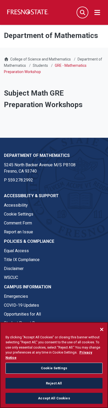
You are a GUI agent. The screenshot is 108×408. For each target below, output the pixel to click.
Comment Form (18, 222)
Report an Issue (18, 231)
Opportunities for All (22, 314)
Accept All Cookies (54, 398)
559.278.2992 (20, 180)
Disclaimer (14, 268)
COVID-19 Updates (21, 305)
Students (40, 65)
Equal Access (16, 250)
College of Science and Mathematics (40, 59)
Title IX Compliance (22, 259)
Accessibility (16, 205)
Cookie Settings (18, 214)
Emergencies (16, 296)
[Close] (101, 329)
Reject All (54, 383)
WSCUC (11, 277)
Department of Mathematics (37, 155)
